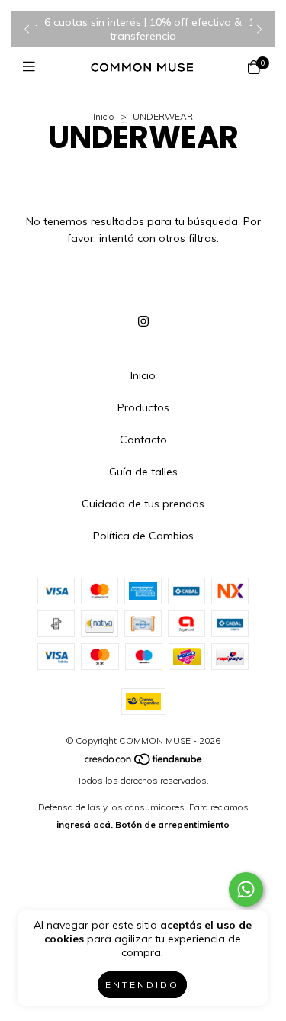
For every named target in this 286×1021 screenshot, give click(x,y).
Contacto (143, 439)
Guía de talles (143, 471)
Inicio (103, 116)
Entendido (142, 984)
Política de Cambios (143, 536)
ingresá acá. (84, 824)
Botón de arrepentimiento (172, 824)
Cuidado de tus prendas (143, 503)
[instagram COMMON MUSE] (143, 321)
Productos (143, 407)
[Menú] (32, 67)
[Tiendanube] (144, 762)
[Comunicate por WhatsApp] (246, 889)
